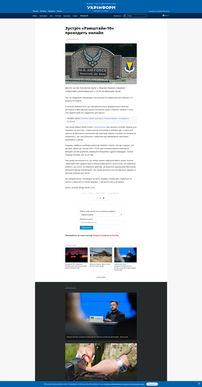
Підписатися (86, 227)
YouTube (115, 235)
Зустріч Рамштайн (113, 193)
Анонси (59, 11)
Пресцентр (51, 11)
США (83, 193)
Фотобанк (43, 11)
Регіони (58, 16)
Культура (67, 16)
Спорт (75, 16)
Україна (90, 193)
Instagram (105, 235)
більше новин (101, 277)
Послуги (35, 11)
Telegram (96, 235)
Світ (51, 16)
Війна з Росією (100, 193)
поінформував (99, 127)
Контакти (117, 16)
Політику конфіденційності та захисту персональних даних (124, 384)
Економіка (43, 16)
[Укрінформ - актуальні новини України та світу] (101, 7)
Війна (35, 16)
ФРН (131, 98)
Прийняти (152, 384)
